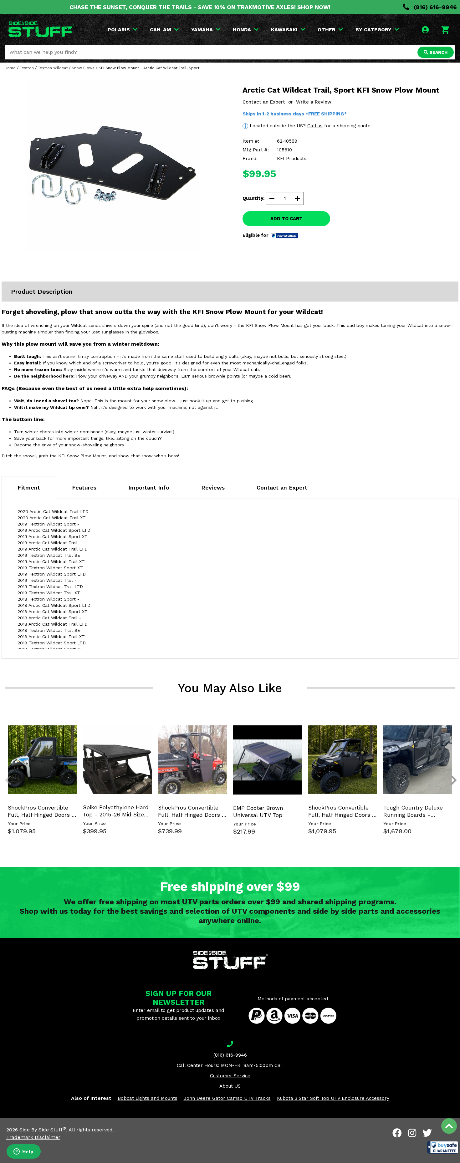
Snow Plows (83, 68)
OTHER (326, 30)
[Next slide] (450, 735)
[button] (442, 1147)
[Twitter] (427, 1133)
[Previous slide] (4, 735)
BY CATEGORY (373, 30)
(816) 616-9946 (434, 7)
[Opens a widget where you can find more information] (23, 1152)
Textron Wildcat (53, 68)
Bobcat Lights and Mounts (147, 1098)
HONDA (242, 30)
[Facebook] (397, 1133)
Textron (27, 68)
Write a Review (313, 102)
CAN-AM (160, 30)
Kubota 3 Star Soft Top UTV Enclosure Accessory (333, 1098)
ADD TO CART (286, 218)
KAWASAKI (284, 30)
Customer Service (230, 1076)
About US (230, 1086)
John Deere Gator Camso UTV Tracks (227, 1098)
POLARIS (119, 30)
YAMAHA (202, 30)
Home (10, 68)
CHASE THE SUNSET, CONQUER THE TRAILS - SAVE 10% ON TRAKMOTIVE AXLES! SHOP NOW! (199, 7)
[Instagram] (412, 1133)
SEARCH (437, 52)
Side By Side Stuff (42, 1130)
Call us (315, 126)
